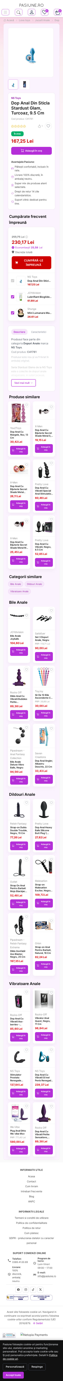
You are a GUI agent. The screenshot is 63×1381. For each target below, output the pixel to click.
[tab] (31, 12)
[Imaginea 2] (25, 84)
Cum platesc (31, 1233)
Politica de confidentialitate (31, 1222)
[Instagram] (26, 1290)
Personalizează (15, 1366)
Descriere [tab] (19, 331)
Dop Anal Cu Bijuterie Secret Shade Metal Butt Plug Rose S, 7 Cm (18, 492)
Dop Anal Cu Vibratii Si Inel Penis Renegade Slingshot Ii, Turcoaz (43, 1080)
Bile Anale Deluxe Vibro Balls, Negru (17, 764)
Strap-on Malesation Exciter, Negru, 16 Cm (43, 889)
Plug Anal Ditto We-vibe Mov (18, 1132)
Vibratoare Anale (19, 591)
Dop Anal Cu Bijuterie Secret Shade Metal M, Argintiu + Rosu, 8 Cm (18, 548)
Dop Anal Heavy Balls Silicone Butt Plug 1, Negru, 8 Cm (43, 831)
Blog (31, 1196)
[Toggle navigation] (5, 12)
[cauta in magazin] (18, 12)
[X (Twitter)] (40, 1290)
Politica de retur (32, 1227)
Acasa (31, 1176)
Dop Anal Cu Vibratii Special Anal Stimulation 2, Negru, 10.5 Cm (43, 493)
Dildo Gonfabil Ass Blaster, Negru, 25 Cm (17, 954)
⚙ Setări (38, 1323)
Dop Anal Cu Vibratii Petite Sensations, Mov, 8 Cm (42, 1136)
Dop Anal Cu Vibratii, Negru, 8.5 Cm (43, 546)
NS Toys (16, 97)
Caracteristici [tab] (38, 331)
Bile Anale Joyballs (15, 637)
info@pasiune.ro (47, 1276)
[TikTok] (33, 1290)
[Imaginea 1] (13, 84)
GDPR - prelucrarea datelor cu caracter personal (31, 1241)
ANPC (31, 1201)
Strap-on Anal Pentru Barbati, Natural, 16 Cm (43, 950)
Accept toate (13, 1375)
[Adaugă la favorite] (48, 126)
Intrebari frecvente (31, 1191)
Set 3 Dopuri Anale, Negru (42, 638)
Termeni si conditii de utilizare (31, 1217)
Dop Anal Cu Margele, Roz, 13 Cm (19, 434)
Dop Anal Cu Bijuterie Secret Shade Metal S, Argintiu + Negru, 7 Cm (43, 436)
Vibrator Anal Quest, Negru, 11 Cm (42, 1021)
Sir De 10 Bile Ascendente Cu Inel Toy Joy (43, 698)
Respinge (37, 1366)
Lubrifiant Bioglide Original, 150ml (39, 296)
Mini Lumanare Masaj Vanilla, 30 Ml (39, 312)
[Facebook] (18, 1290)
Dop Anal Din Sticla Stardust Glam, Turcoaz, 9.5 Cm (39, 280)
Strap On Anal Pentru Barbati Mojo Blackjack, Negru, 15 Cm (18, 890)
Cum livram (31, 1186)
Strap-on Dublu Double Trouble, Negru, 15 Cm (18, 830)
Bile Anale (15, 584)
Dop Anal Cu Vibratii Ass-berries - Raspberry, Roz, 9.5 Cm (18, 1024)
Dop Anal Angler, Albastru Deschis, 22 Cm (44, 763)
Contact (31, 1181)
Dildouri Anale (34, 584)
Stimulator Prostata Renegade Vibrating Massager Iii (16, 1080)
